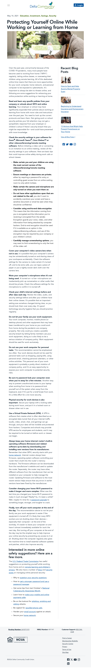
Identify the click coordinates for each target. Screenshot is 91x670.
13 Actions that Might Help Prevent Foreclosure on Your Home (72, 129)
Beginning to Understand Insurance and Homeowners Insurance (72, 109)
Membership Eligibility (70, 641)
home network (15, 455)
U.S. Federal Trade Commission (26, 561)
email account (30, 612)
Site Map (65, 652)
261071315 (18, 629)
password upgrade (39, 500)
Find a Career (67, 638)
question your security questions (33, 578)
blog (40, 570)
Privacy (64, 646)
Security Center (67, 644)
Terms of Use (66, 649)
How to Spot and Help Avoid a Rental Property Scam (70, 89)
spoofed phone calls (34, 608)
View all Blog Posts (67, 137)
